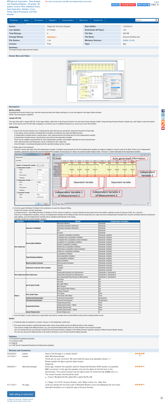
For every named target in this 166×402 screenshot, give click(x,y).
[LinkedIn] (163, 114)
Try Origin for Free (128, 4)
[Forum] (163, 121)
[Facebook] (163, 110)
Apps (26, 20)
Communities (67, 20)
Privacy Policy (18, 401)
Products (13, 20)
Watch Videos (143, 4)
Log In (156, 2)
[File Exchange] (163, 124)
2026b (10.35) (129, 40)
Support (52, 20)
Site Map (9, 401)
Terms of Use (27, 401)
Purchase (38, 20)
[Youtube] (163, 128)
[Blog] (163, 117)
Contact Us (98, 20)
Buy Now (115, 4)
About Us (83, 20)
